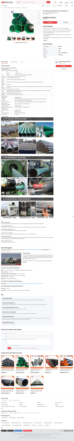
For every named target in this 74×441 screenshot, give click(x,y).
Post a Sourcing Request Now (31, 348)
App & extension (59, 5)
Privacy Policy (54, 437)
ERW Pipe (13, 283)
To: (6, 336)
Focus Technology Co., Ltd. (29, 437)
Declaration (48, 437)
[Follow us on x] (66, 430)
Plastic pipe (21, 402)
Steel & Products (17, 7)
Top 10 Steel (34, 425)
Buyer (48, 5)
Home (2, 7)
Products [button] (18, 2)
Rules (72, 5)
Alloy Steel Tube (4, 417)
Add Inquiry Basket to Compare (21, 42)
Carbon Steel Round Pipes (17, 425)
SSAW (16, 283)
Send (9, 348)
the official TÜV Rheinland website (32, 249)
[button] (45, 2)
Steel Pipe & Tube (24, 7)
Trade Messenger (18, 430)
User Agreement (43, 437)
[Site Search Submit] (48, 2)
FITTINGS (56, 404)
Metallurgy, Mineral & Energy (9, 7)
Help (53, 5)
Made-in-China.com (32, 435)
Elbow (38, 283)
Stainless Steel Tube (21, 417)
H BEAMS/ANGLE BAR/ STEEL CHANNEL (8, 406)
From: (6, 333)
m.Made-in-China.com (39, 435)
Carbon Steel (20, 283)
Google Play (10, 430)
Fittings (35, 283)
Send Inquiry (50, 22)
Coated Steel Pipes (27, 425)
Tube (23, 283)
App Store (4, 430)
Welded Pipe (27, 283)
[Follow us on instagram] (67, 430)
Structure (41, 283)
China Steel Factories (5, 422)
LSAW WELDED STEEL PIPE (41, 406)
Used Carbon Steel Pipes (58, 422)
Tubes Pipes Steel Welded (6, 425)
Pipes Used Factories (38, 422)
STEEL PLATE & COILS (58, 402)
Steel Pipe (9, 283)
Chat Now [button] (66, 22)
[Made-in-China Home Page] (7, 2)
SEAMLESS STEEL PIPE (23, 406)
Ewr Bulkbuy (47, 425)
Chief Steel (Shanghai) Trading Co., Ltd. (52, 12)
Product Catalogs (16, 400)
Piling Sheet (32, 283)
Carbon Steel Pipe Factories (15, 422)
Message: (5, 339)
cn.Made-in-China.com (47, 435)
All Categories (5, 5)
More (2, 427)
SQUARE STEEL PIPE (40, 404)
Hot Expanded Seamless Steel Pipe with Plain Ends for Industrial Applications (65, 370)
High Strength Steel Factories (28, 422)
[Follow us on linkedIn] (72, 430)
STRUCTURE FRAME (4, 404)
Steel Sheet (39, 402)
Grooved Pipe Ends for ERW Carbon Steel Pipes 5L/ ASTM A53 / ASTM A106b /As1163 (36, 391)
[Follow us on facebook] (64, 430)
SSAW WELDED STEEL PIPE (59, 406)
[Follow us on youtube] (69, 430)
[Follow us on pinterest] (70, 430)
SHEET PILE (21, 404)
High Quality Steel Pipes (48, 422)
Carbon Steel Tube (12, 417)
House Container (4, 402)
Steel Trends (40, 425)
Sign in (72, 2)
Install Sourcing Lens (28, 430)
